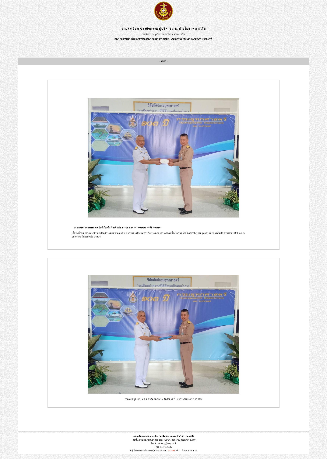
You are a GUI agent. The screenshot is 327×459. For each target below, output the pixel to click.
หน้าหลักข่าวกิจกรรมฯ (158, 39)
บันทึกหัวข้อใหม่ (178, 39)
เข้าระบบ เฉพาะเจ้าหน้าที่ (200, 39)
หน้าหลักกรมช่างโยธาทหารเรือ (130, 39)
